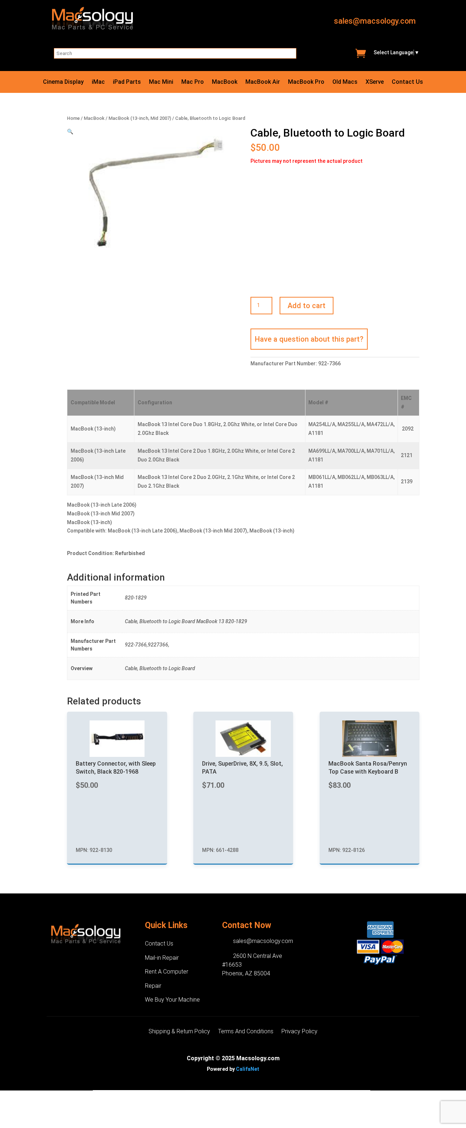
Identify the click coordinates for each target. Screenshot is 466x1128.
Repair (153, 985)
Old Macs (345, 82)
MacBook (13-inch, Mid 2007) (139, 118)
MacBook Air (262, 82)
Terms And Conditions (245, 1032)
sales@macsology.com (375, 20)
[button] (70, 131)
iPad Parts (127, 82)
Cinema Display (63, 82)
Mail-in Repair (162, 957)
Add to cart (306, 305)
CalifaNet (247, 1069)
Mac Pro (192, 82)
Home (73, 118)
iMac (98, 82)
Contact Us (407, 82)
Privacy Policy (299, 1032)
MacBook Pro (306, 82)
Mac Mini (161, 82)
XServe (375, 82)
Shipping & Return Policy (179, 1032)
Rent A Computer (166, 971)
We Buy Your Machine (172, 999)
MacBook (224, 82)
